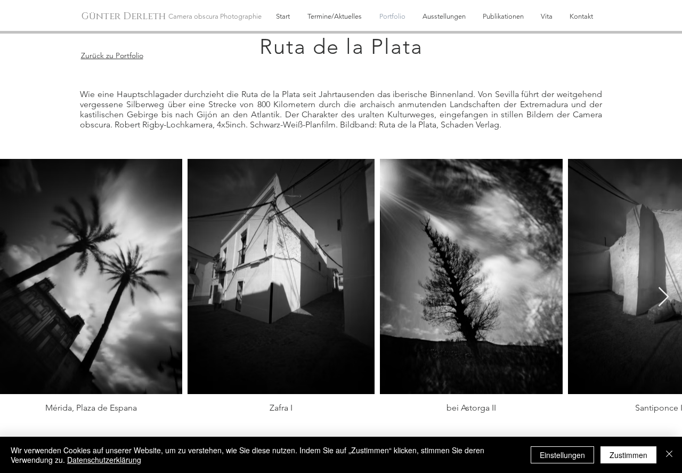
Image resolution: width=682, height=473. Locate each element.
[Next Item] (663, 297)
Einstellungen (562, 455)
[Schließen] (669, 454)
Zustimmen (628, 455)
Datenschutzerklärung (104, 459)
